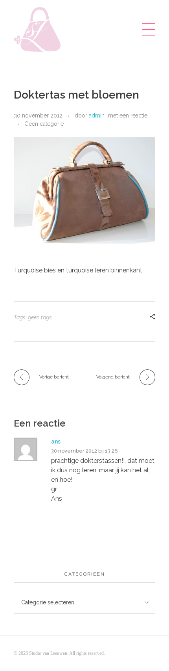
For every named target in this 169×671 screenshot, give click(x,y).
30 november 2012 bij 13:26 (84, 451)
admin (97, 115)
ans (56, 441)
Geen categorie (44, 124)
